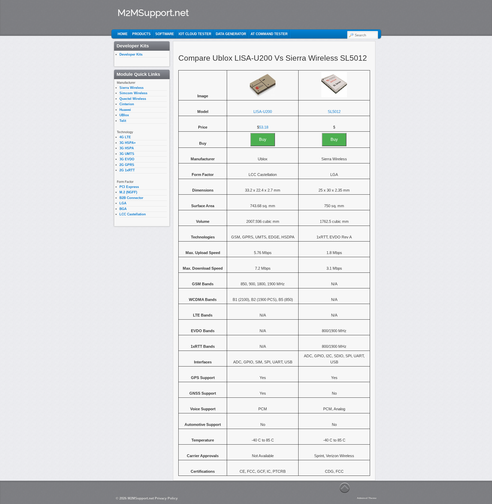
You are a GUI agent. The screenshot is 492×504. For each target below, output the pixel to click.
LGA (122, 203)
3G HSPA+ (127, 143)
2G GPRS (126, 165)
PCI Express (129, 187)
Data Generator (231, 34)
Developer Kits (130, 54)
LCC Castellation (132, 214)
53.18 (263, 127)
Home (123, 34)
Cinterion (126, 104)
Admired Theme (367, 498)
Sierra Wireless (131, 88)
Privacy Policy (166, 498)
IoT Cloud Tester (195, 34)
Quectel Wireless (132, 99)
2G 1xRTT (127, 170)
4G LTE (125, 137)
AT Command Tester (269, 34)
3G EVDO (126, 159)
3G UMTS (126, 154)
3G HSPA (126, 148)
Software (164, 34)
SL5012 (334, 111)
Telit (122, 121)
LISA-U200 (262, 111)
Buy (262, 139)
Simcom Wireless (133, 93)
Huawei (125, 110)
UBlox (124, 115)
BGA (123, 209)
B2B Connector (131, 198)
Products (141, 34)
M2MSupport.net (153, 12)
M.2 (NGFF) (128, 192)
